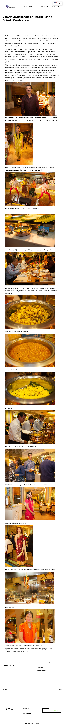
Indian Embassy (45, 65)
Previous (5, 689)
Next (60, 689)
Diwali (44, 43)
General (43, 670)
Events (39, 670)
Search (56, 710)
